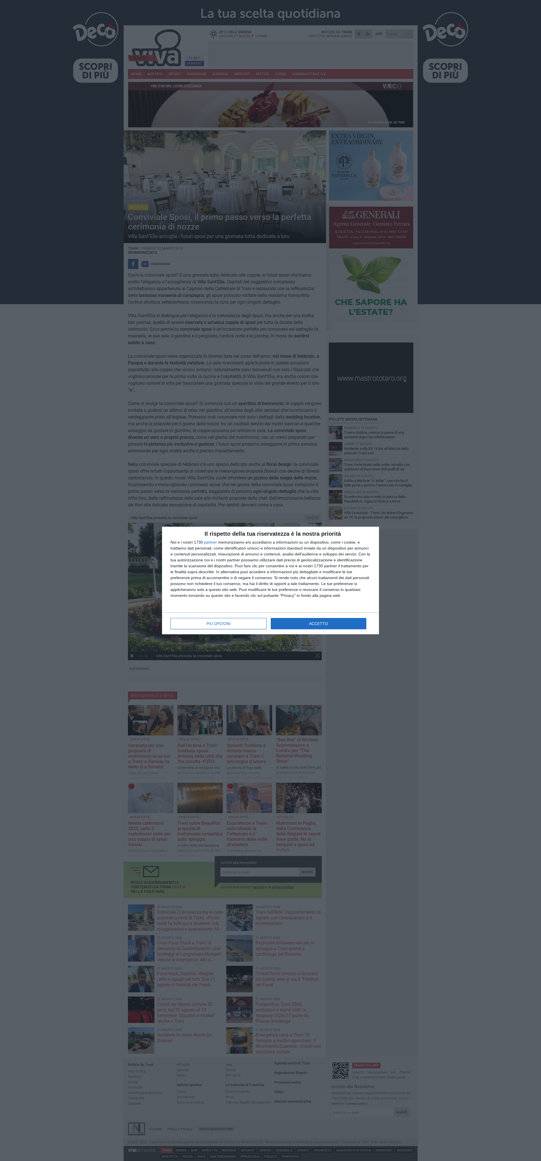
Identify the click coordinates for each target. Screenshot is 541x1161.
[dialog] (270, 580)
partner (210, 542)
